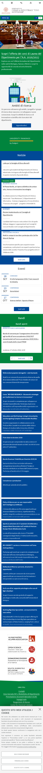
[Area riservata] (31, 3)
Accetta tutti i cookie (21, 767)
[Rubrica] (12, 3)
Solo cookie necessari (21, 754)
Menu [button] (4, 18)
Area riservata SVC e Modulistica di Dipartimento (21, 694)
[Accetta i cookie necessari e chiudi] (40, 709)
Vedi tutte (21, 259)
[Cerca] (2, 3)
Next (31, 358)
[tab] (36, 17)
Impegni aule (21, 699)
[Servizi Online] (21, 3)
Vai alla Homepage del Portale (5, 10)
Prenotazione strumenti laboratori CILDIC (21, 697)
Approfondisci (21, 125)
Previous (12, 358)
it (36, 18)
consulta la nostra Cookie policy (26, 747)
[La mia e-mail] (40, 3)
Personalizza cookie (21, 761)
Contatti (21, 691)
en (40, 18)
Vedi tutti (21, 309)
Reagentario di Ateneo (21, 702)
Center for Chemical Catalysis (21, 705)
